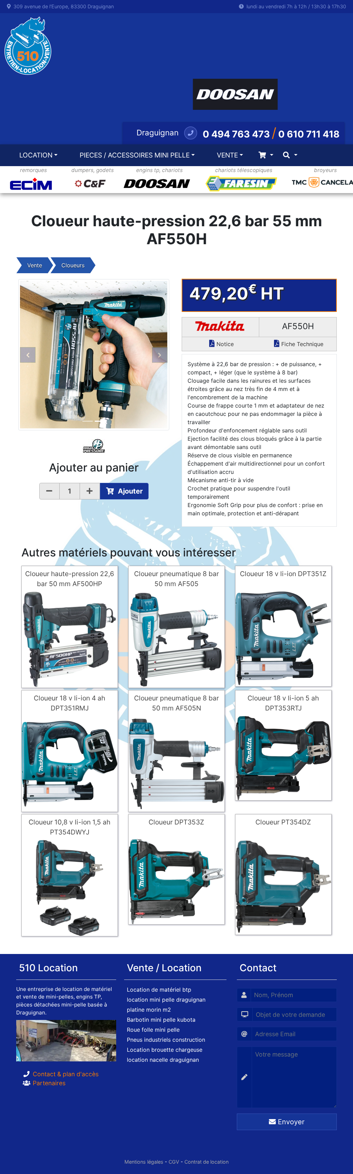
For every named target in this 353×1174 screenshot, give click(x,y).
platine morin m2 (149, 1009)
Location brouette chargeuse (164, 1049)
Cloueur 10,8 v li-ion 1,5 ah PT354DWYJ (69, 827)
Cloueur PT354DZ (283, 822)
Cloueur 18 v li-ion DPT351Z (283, 574)
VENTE (227, 155)
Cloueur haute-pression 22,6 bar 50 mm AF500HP (69, 579)
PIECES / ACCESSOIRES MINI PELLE (135, 155)
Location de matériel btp (159, 989)
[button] (28, 355)
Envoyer (290, 1122)
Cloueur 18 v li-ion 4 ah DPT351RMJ (69, 703)
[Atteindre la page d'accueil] (26, 46)
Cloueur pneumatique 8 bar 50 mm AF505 (176, 579)
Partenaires (49, 1083)
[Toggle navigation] (266, 155)
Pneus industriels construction (166, 1039)
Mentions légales (143, 1162)
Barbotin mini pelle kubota (161, 1019)
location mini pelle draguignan (166, 999)
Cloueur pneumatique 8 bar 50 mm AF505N (176, 703)
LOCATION (35, 155)
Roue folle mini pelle (153, 1029)
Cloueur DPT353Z (176, 822)
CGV (174, 1162)
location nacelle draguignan (163, 1059)
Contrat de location (206, 1162)
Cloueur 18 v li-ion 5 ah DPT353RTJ (283, 703)
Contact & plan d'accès (66, 1074)
